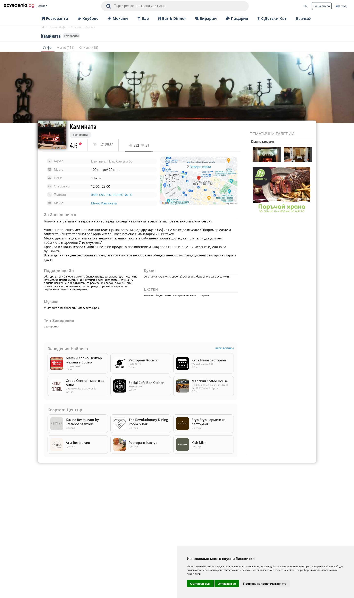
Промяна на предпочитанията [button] (264, 583)
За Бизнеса (321, 6)
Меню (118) (66, 47)
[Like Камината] (131, 145)
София (40, 6)
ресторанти (71, 36)
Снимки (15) (88, 47)
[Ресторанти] (19, 6)
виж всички (224, 348)
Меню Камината (104, 203)
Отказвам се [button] (227, 583)
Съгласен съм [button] (200, 583)
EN (305, 6)
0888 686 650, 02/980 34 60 (111, 195)
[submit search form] (108, 6)
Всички (302, 19)
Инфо (47, 47)
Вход (343, 6)
